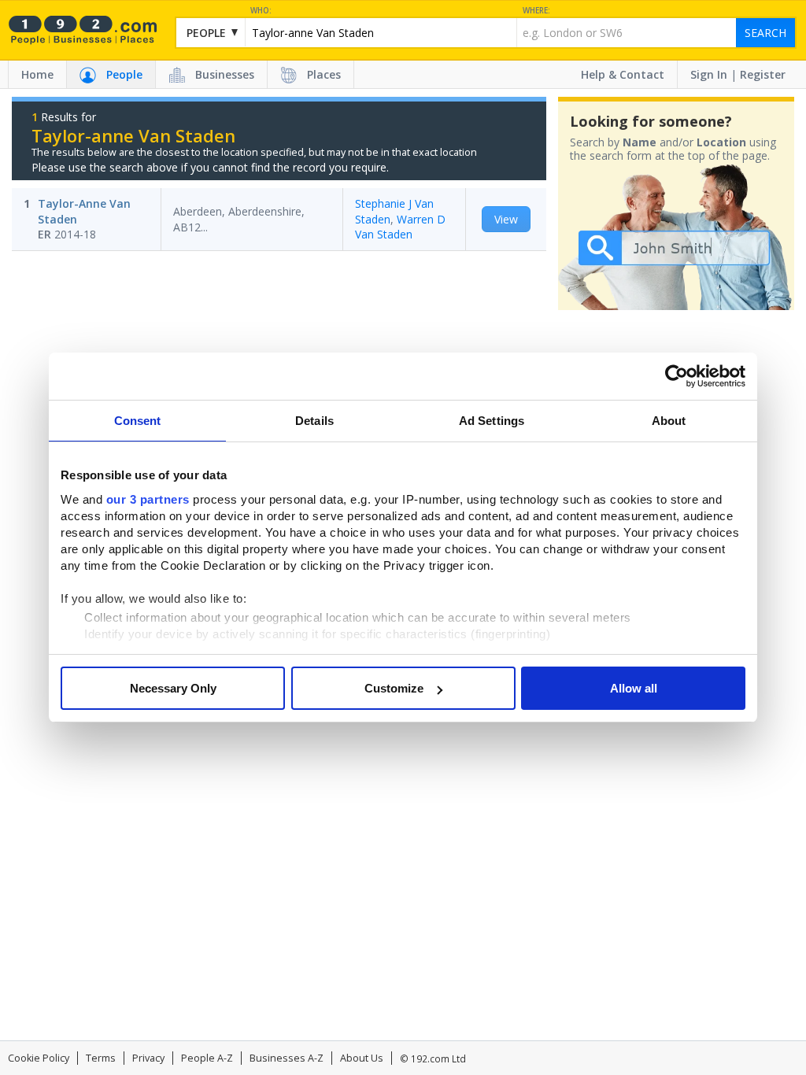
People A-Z (207, 1058)
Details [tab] (314, 420)
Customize (393, 688)
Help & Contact (622, 74)
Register (763, 74)
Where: (536, 11)
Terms (101, 1058)
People (124, 74)
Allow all (633, 688)
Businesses (224, 74)
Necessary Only (173, 688)
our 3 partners (148, 499)
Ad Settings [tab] (491, 420)
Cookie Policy (38, 1058)
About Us (361, 1058)
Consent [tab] (137, 420)
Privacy (148, 1058)
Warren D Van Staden (400, 227)
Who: (261, 11)
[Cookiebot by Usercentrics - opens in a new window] (676, 376)
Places (324, 74)
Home (37, 74)
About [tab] (669, 420)
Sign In (708, 74)
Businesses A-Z (287, 1058)
